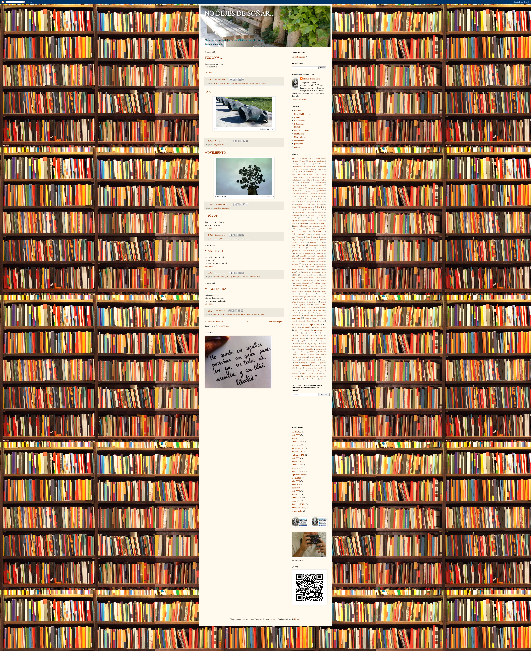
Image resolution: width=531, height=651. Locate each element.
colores (301, 188)
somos (324, 354)
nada (303, 294)
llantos (301, 269)
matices (238, 83)
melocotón (307, 280)
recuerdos (312, 338)
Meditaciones (299, 133)
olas (322, 302)
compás (310, 188)
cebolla (305, 185)
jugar (293, 261)
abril (318, 158)
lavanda (309, 264)
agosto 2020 (296, 478)
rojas (315, 344)
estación (312, 220)
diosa (322, 204)
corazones (295, 193)
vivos (301, 379)
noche (297, 299)
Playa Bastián (296, 325)
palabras (312, 307)
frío (323, 234)
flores (304, 231)
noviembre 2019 (298, 507)
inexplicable (320, 253)
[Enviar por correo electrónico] (230, 79)
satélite (324, 346)
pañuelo (294, 310)
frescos (316, 234)
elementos (317, 210)
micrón (296, 283)
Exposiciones (299, 120)
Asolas (301, 172)
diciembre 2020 (298, 471)
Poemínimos (299, 140)
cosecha (313, 193)
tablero (245, 276)
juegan (313, 258)
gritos (322, 239)
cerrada (313, 185)
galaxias (315, 237)
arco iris (216, 83)
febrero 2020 (297, 497)
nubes (294, 302)
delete (315, 199)
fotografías (217, 144)
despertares (320, 202)
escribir (216, 276)
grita (315, 240)
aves (293, 174)
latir (302, 264)
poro (296, 330)
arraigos (311, 169)
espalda (321, 218)
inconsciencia (308, 253)
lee (323, 264)
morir (304, 288)
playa (322, 321)
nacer (296, 294)
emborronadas (299, 212)
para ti (302, 310)
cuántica (321, 196)
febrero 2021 (297, 464)
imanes (324, 250)
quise (318, 333)
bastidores (323, 177)
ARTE (222, 239)
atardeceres (320, 172)
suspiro (304, 360)
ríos (319, 341)
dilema (315, 204)
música (243, 314)
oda (310, 302)
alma (293, 164)
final (302, 229)
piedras (315, 318)
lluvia (309, 269)
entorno (320, 212)
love (322, 269)
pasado (304, 313)
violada (294, 379)
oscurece (316, 305)
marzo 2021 (296, 461)
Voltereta (308, 379)
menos (324, 280)
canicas (321, 182)
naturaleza (295, 297)
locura (316, 269)
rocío (303, 344)
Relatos (294, 341)
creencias (303, 196)
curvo (309, 199)
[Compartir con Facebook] (239, 79)
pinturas (301, 321)
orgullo (301, 305)
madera (305, 272)
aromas (303, 169)
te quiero (312, 362)
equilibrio (295, 215)
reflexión (321, 338)
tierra (322, 365)
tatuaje (303, 362)
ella (325, 210)
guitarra (222, 314)
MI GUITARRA (215, 288)
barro (315, 177)
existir (296, 226)
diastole (308, 204)
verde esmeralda (260, 83)
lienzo (294, 269)
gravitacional (306, 240)
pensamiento (296, 315)
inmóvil (302, 256)
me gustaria (310, 277)
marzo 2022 (296, 438)
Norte (314, 299)
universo (294, 371)
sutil (318, 360)
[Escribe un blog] (233, 79)
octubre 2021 (297, 451)
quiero (311, 333)
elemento (307, 210)
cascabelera (295, 185)
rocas (296, 344)
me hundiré (320, 277)
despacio (302, 202)
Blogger (297, 619)
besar (303, 180)
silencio (312, 351)
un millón (320, 368)
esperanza (295, 220)
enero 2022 (296, 445)
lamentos (295, 264)
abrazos (312, 158)
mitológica (320, 286)
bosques (317, 180)
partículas (295, 313)
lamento (321, 261)
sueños (296, 360)
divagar (294, 207)
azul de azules (225, 83)
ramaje (304, 335)
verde (317, 371)
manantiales (315, 272)
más (322, 275)
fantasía (315, 226)
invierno (305, 258)
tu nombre (309, 368)
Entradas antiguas (276, 321)
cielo (321, 185)
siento (305, 352)
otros (296, 307)
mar (233, 314)
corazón (321, 190)
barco (308, 177)
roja (309, 344)
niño (324, 297)
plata (315, 321)
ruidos (294, 346)
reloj (301, 341)
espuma (304, 220)
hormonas (312, 245)
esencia (303, 218)
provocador (295, 333)
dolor (324, 207)
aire (303, 161)
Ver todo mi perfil (299, 99)
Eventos (297, 117)
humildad (321, 248)
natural (320, 294)
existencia (322, 223)
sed (295, 349)
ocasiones (302, 302)
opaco (294, 305)
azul (317, 174)
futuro (308, 237)
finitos (309, 229)
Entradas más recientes (214, 321)
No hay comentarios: (222, 141)
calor (296, 183)
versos (311, 373)
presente (306, 330)
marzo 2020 (296, 494)
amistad (216, 239)
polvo (324, 327)
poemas (248, 83)
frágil (310, 234)
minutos (297, 285)
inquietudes (320, 256)
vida (324, 373)
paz (223, 144)
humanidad (311, 248)
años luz (306, 166)
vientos (321, 376)
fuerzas (300, 237)
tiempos (314, 365)
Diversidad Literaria (302, 114)
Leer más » (209, 72)
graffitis (296, 240)
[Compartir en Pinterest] (242, 79)
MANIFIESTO (215, 251)
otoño (324, 304)
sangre (306, 346)
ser (293, 352)
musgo (316, 291)
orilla (309, 304)
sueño (324, 357)
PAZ (208, 91)
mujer (301, 291)
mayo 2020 (296, 487)
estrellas (321, 220)
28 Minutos (303, 158)
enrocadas (311, 212)
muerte (294, 291)
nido (319, 297)
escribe (321, 215)
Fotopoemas (299, 123)
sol (253, 83)
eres (304, 215)
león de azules (296, 267)
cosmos (321, 193)
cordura (304, 193)
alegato (311, 161)
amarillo (301, 164)
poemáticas (295, 327)
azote (311, 174)
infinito (294, 256)
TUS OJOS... (213, 57)
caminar (304, 182)
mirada (305, 285)
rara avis (321, 335)
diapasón (300, 204)
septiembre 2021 (298, 454)
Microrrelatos (299, 137)
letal (305, 267)
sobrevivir (311, 354)
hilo (322, 242)
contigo (313, 191)
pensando (320, 315)
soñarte (247, 239)
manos (324, 272)
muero (322, 288)
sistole (303, 354)
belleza (296, 180)
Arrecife (320, 169)
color (233, 83)
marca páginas (305, 275)
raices (324, 333)
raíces (296, 335)
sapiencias (315, 346)
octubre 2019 (297, 510)
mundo (222, 276)
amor (316, 164)
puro (303, 333)
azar (304, 174)
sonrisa (304, 357)
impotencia (297, 253)
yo (320, 379)
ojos (243, 83)
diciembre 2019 (298, 504)
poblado (305, 325)
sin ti (295, 354)
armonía (294, 169)
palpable (321, 307)
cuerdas (216, 314)
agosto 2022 (296, 431)
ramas (312, 335)
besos (310, 180)
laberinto (302, 261)
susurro (311, 360)
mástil (238, 314)
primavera (318, 330)
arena (322, 166)
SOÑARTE (212, 216)
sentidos (310, 349)
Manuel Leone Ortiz (311, 78)
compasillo (320, 188)
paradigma (311, 310)
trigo (300, 368)
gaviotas (323, 237)
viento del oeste (254, 276)
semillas (301, 349)
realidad (294, 338)
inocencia (311, 256)
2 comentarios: (220, 79)
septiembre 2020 (298, 474)
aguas (296, 161)
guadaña (294, 242)
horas (293, 245)
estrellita (294, 223)
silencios (323, 352)
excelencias (312, 223)
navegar (250, 314)
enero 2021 (296, 468)
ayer (299, 174)
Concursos (298, 110)
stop (318, 357)
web (315, 379)
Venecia (310, 371)
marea (316, 275)
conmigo (305, 191)
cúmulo (301, 199)
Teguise (321, 362)
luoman (273, 619)
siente (298, 352)
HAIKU (297, 127)
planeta (227, 276)
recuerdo (303, 338)
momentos (295, 288)
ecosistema (297, 210)
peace (321, 313)
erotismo (235, 239)
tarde (296, 362)
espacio (312, 218)
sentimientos (320, 349)
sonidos (296, 357)
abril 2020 (296, 491)
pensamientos (308, 315)
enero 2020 (296, 501)
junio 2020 (296, 484)
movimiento (226, 208)
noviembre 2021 (298, 448)
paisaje (303, 307)
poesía (239, 276)
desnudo (228, 239)
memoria (316, 280)
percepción (298, 143)
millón (317, 283)
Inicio (246, 321)
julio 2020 (296, 481)
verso (303, 373)
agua (324, 158)
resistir (308, 341)
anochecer (297, 166)
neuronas (312, 297)
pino (322, 318)
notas (321, 299)
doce (318, 207)
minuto (324, 283)
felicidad (323, 226)
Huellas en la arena (301, 130)
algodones (320, 161)
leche (317, 264)
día (293, 204)
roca (325, 341)
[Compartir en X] (236, 79)
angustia (323, 164)
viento (262, 314)
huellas (321, 245)
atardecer (309, 171)
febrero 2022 (297, 441)
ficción (296, 229)
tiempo (306, 365)
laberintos (312, 261)
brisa (324, 180)
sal (300, 346)
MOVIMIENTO (215, 152)
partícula (321, 310)
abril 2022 (296, 435)
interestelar (295, 258)
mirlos (312, 286)
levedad (312, 267)
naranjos (311, 294)
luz (299, 272)
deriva (322, 199)
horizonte (302, 245)
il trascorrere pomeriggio (310, 250)
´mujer (294, 158)
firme (315, 229)
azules (301, 177)
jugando (321, 258)
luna (293, 272)
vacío (302, 371)
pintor (294, 321)
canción (312, 183)
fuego (294, 237)
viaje (318, 373)
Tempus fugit (296, 365)
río (314, 341)
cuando (312, 196)
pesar (307, 318)
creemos (294, 196)
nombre (306, 299)
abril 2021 (296, 458)
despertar (311, 202)
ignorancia (295, 250)
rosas (322, 344)
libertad (229, 314)
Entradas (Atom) (222, 326)
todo (293, 368)
